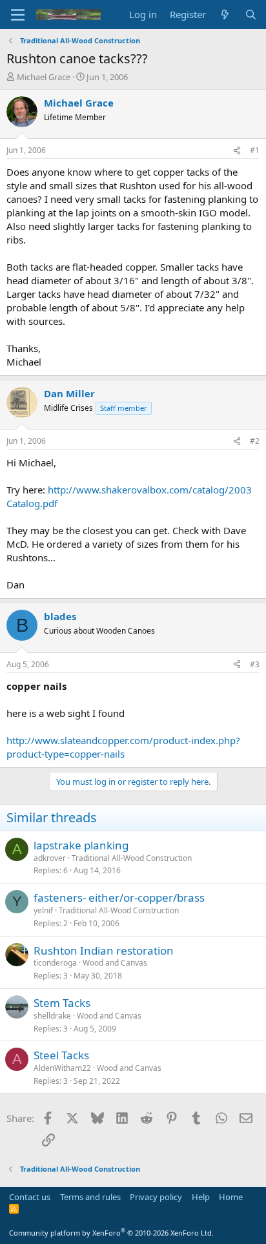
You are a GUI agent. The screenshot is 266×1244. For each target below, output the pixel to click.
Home (231, 1197)
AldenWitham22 (62, 1068)
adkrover (50, 858)
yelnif (43, 910)
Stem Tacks (62, 1002)
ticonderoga (55, 962)
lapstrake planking (81, 845)
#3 (255, 664)
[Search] (250, 14)
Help (201, 1197)
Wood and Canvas (115, 962)
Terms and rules (90, 1197)
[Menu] (18, 15)
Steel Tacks (61, 1055)
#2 (255, 440)
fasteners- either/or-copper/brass (119, 897)
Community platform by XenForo (111, 1233)
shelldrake (52, 1015)
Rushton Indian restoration (104, 950)
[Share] (237, 150)
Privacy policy (156, 1197)
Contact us (29, 1197)
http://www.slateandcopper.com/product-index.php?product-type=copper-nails (123, 747)
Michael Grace (43, 77)
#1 (255, 150)
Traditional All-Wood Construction (132, 858)
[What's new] (225, 14)
